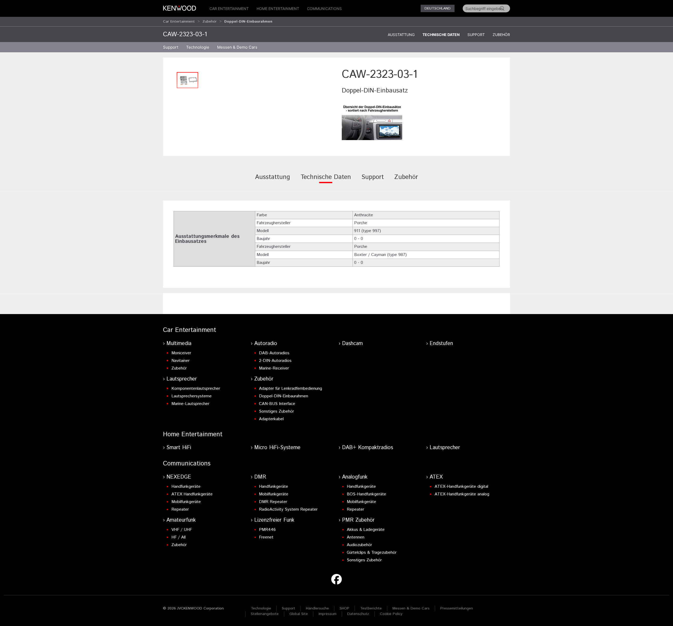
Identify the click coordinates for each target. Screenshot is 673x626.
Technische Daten (441, 34)
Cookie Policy (391, 614)
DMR (260, 477)
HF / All (178, 537)
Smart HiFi (178, 447)
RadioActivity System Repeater (288, 509)
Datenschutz (358, 614)
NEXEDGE (178, 477)
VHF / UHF (181, 530)
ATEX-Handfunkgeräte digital (461, 487)
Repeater (180, 509)
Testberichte (371, 608)
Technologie (261, 608)
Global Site (298, 614)
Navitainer (180, 361)
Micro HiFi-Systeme (277, 447)
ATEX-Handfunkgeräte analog (462, 494)
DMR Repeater (273, 502)
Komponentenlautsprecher (195, 389)
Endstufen (441, 343)
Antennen (355, 537)
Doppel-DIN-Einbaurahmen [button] (248, 21)
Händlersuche (317, 608)
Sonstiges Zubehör (276, 411)
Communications (324, 8)
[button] (187, 80)
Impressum (327, 614)
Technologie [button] (197, 47)
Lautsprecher (181, 379)
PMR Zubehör (358, 520)
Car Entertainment (229, 8)
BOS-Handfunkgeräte (366, 494)
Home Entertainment (278, 8)
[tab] (272, 181)
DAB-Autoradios (274, 353)
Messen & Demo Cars (411, 608)
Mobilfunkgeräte (186, 502)
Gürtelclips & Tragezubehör (371, 553)
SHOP (344, 608)
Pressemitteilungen (456, 608)
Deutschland (438, 8)
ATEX (436, 477)
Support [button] (170, 47)
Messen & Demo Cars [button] (237, 47)
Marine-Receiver (274, 368)
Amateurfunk (181, 520)
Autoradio (265, 343)
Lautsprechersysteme (191, 396)
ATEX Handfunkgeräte (192, 494)
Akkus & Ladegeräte (366, 530)
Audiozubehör (359, 545)
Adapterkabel (271, 419)
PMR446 (267, 530)
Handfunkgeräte (186, 487)
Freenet (266, 537)
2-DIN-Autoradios (275, 361)
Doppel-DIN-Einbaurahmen (283, 396)
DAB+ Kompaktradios (367, 447)
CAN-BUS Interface (277, 404)
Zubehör (209, 21)
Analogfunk (355, 477)
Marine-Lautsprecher (190, 404)
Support (476, 34)
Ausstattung (401, 34)
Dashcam (352, 343)
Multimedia (178, 343)
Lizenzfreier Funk (274, 520)
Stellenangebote (265, 614)
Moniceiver (181, 353)
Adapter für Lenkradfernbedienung (290, 389)
